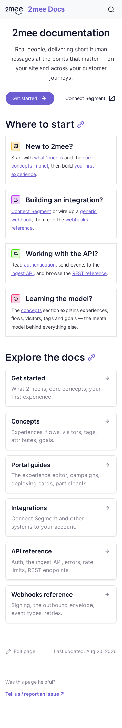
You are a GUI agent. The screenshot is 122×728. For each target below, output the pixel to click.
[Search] (111, 9)
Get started (24, 98)
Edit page (24, 651)
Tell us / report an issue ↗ (34, 694)
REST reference (89, 273)
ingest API (22, 273)
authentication (40, 265)
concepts (31, 310)
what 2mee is (48, 157)
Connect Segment (85, 98)
